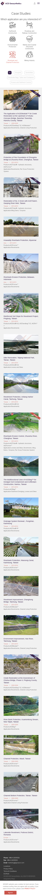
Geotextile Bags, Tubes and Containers (21, 77)
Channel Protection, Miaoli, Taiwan (17, 759)
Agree (10, 893)
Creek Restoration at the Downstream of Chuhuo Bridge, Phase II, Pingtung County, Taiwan (20, 680)
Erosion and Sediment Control (21, 82)
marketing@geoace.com (16, 863)
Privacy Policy (8, 869)
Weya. (13, 879)
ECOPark (6, 874)
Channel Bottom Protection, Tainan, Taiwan (20, 796)
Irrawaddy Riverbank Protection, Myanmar (20, 240)
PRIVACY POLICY (30, 889)
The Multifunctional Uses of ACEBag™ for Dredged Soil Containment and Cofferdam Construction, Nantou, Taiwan (20, 482)
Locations (7, 866)
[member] (34, 3)
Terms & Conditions (10, 871)
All (9, 72)
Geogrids (18, 72)
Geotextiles (29, 72)
